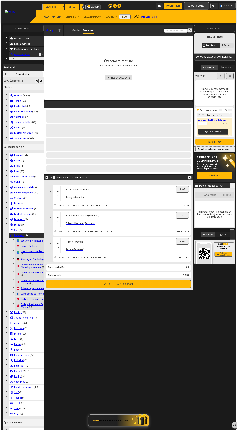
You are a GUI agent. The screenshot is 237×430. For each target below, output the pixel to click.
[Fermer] (232, 264)
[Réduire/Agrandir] (232, 215)
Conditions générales (213, 76)
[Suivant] (54, 177)
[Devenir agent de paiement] (159, 6)
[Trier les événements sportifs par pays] (41, 101)
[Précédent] (40, 54)
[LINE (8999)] (47, 30)
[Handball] (53, 30)
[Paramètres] (214, 6)
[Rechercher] (190, 30)
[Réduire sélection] (37, 101)
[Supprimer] (190, 178)
